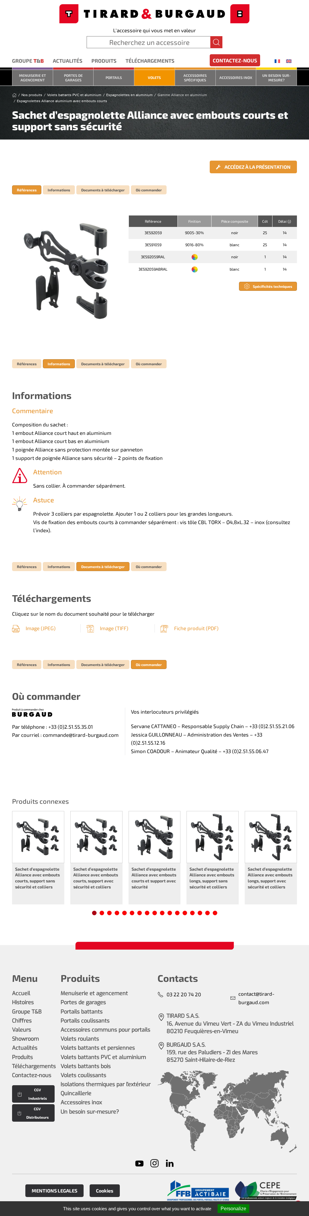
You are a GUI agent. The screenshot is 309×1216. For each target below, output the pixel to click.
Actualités (67, 61)
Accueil (21, 993)
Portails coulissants (85, 1020)
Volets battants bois (86, 1066)
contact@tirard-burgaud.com (256, 998)
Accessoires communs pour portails (105, 1029)
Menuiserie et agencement (32, 77)
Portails (114, 77)
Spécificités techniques (272, 286)
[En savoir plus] (198, 1190)
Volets (154, 77)
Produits (103, 61)
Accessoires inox (235, 77)
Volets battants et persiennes (98, 1047)
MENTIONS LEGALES (54, 1190)
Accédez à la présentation (257, 167)
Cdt (265, 221)
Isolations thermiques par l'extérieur (106, 1084)
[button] (67, 270)
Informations (59, 190)
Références (27, 190)
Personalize (233, 1208)
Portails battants (82, 1011)
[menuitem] (277, 61)
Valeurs (21, 1029)
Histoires (23, 1002)
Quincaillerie (76, 1093)
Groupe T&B (27, 1011)
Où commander (149, 190)
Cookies (104, 1190)
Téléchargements (150, 61)
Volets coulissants (83, 1075)
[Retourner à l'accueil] (154, 13)
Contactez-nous (235, 60)
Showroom (25, 1038)
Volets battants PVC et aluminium (103, 1057)
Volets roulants (80, 1038)
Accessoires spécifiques (195, 77)
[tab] (94, 913)
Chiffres (22, 1020)
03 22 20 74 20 (184, 994)
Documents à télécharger (103, 190)
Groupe (28, 61)
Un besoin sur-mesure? (276, 77)
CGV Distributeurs (37, 1113)
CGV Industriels (37, 1094)
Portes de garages (73, 77)
